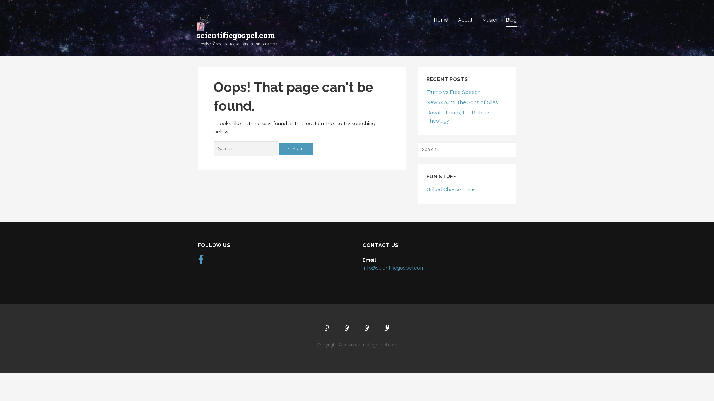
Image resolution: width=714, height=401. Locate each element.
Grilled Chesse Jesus (451, 189)
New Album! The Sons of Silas (462, 102)
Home (441, 20)
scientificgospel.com (236, 35)
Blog (511, 20)
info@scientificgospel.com (393, 268)
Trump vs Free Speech (453, 92)
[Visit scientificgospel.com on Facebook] (201, 261)
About (465, 20)
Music (489, 20)
